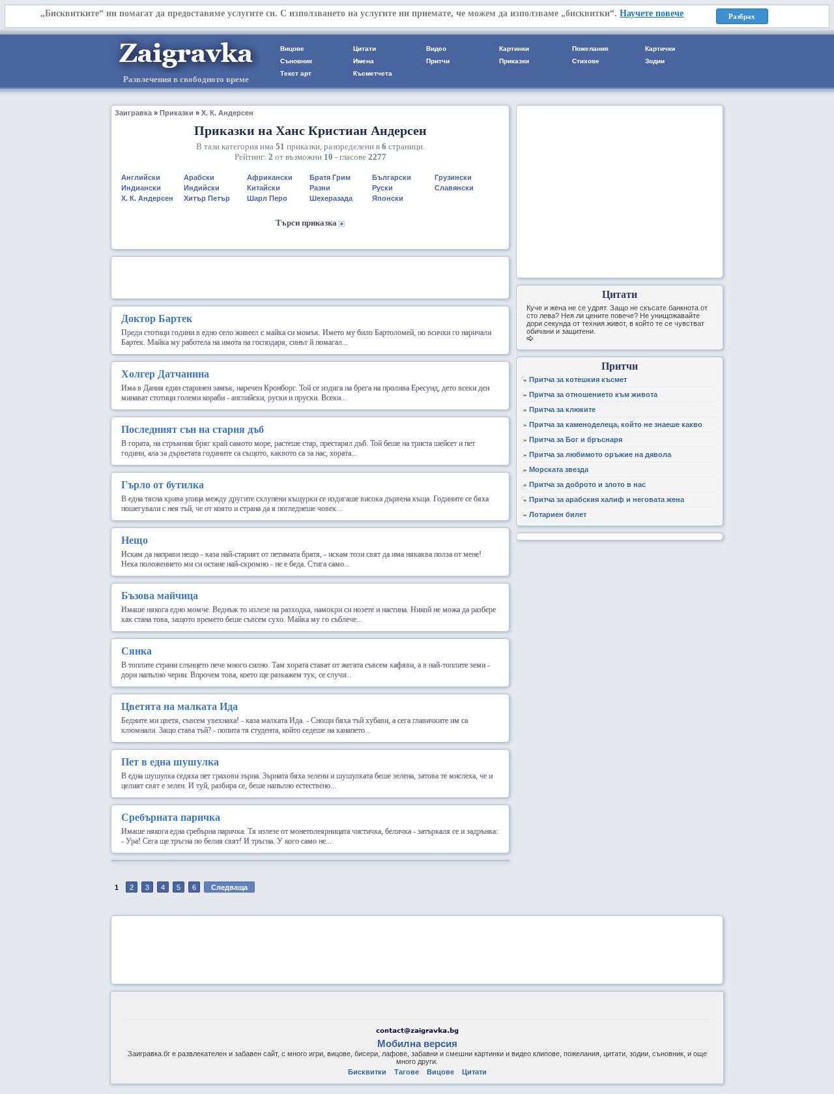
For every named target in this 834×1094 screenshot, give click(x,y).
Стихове (585, 61)
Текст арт (295, 73)
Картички (660, 48)
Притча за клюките (562, 409)
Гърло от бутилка (162, 484)
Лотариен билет (557, 514)
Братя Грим (330, 177)
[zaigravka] (186, 70)
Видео (436, 48)
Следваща (229, 887)
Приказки (514, 61)
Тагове (406, 1072)
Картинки (514, 48)
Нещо (134, 540)
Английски (140, 177)
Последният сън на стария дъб (192, 429)
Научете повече (651, 13)
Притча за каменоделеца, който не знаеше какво (615, 424)
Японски (387, 198)
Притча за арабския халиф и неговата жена (606, 499)
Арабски (199, 177)
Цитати (364, 48)
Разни (319, 188)
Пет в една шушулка (170, 761)
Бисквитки (367, 1072)
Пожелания (590, 48)
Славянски (454, 188)
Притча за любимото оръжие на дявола (600, 454)
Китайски (263, 188)
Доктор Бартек (156, 318)
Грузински (453, 177)
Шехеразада (330, 198)
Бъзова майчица (159, 595)
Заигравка (133, 113)
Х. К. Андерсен (227, 113)
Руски (382, 188)
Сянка (136, 651)
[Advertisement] (310, 276)
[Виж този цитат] (529, 339)
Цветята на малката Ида (179, 706)
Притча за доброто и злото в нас (587, 484)
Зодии (655, 61)
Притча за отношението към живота (593, 394)
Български (391, 177)
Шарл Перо (267, 198)
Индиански (141, 188)
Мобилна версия (417, 1043)
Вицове (292, 48)
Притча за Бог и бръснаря (575, 439)
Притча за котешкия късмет (578, 379)
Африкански (270, 177)
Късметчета (372, 73)
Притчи (438, 61)
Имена (363, 61)
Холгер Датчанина (165, 373)
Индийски (202, 188)
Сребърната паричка (170, 817)
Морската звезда (558, 469)
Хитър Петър (207, 198)
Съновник (296, 61)
